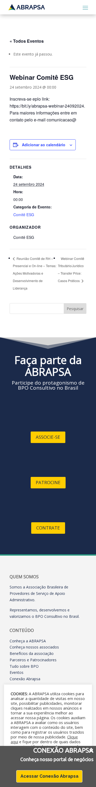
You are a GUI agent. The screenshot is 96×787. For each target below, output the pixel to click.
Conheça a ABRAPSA (28, 640)
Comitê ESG (23, 214)
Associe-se (48, 437)
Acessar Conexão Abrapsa (49, 776)
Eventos (16, 672)
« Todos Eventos (27, 41)
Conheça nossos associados (34, 647)
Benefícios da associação (32, 653)
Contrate (48, 528)
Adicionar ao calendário (43, 144)
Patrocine (48, 482)
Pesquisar (75, 308)
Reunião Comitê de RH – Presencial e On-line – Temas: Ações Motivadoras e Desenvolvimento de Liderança (34, 273)
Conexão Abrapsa (25, 678)
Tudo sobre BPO (24, 666)
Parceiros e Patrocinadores (33, 659)
